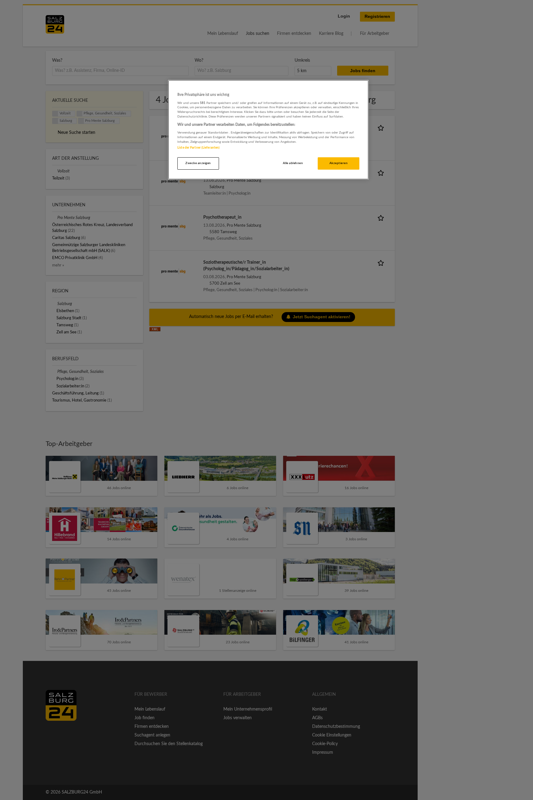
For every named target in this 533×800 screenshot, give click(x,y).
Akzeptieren (338, 163)
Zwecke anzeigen (198, 163)
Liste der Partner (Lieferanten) (198, 147)
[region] (268, 129)
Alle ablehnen (293, 163)
